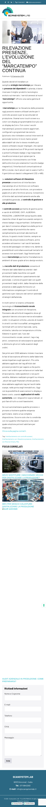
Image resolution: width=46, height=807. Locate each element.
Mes (17, 442)
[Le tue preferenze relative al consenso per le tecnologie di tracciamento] (44, 605)
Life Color (26, 801)
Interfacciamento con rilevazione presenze (16, 439)
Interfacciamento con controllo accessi (19, 436)
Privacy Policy (18, 803)
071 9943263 (25, 785)
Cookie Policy (30, 803)
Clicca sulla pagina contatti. (14, 431)
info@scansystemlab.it (27, 789)
